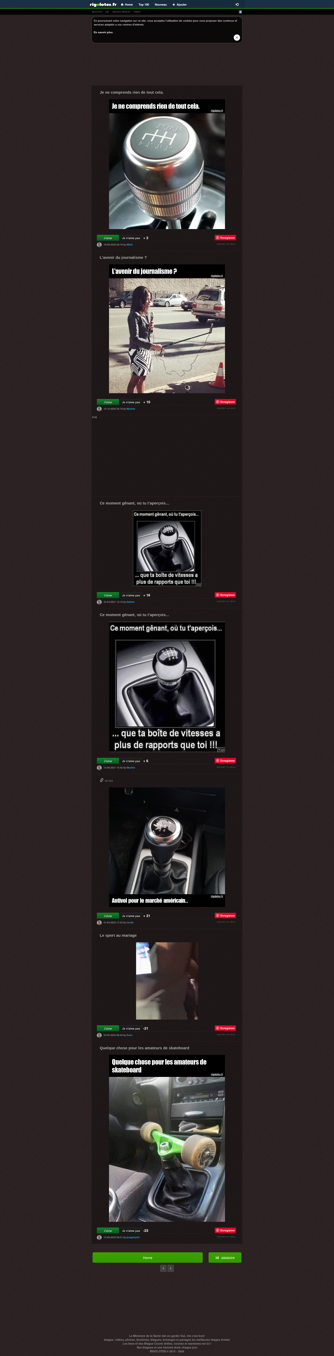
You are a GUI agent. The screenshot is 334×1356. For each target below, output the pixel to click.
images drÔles (121, 12)
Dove (129, 1035)
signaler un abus (226, 243)
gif (107, 12)
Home (147, 1257)
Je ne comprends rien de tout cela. (132, 92)
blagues (97, 12)
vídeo (137, 12)
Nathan (131, 602)
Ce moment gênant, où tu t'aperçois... (134, 503)
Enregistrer (227, 237)
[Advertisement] (167, 65)
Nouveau (161, 4)
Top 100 (144, 4)
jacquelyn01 (133, 1237)
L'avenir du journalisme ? (123, 257)
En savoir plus (103, 32)
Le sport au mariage (118, 935)
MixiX (130, 244)
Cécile (130, 922)
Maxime (131, 408)
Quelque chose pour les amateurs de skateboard (144, 1048)
